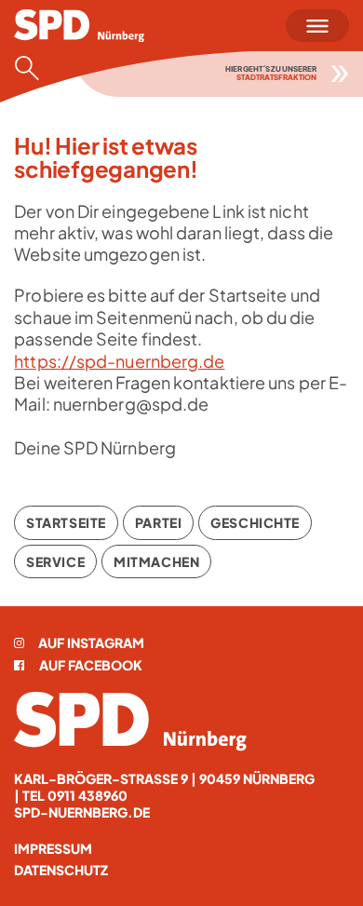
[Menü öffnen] (317, 25)
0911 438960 (87, 795)
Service (55, 561)
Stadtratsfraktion (276, 77)
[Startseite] (130, 721)
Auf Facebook (90, 664)
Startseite (66, 522)
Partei (158, 522)
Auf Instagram (91, 642)
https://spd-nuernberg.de (119, 361)
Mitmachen (156, 561)
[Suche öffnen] (32, 68)
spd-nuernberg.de (82, 812)
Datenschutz (61, 869)
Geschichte (255, 522)
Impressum (53, 848)
